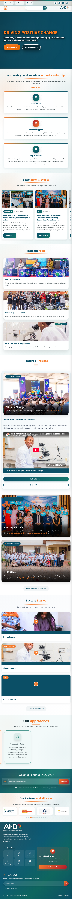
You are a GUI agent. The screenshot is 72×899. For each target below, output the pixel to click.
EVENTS (32, 47)
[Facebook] (55, 3)
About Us (34, 87)
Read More (9, 235)
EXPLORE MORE (13, 47)
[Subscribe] (66, 883)
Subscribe (64, 781)
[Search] (45, 8)
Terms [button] (67, 895)
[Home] (64, 8)
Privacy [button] (60, 895)
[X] (59, 3)
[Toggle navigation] (5, 8)
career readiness (40, 578)
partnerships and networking (38, 533)
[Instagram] (67, 3)
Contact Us (53, 867)
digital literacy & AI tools (26, 578)
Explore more (54, 411)
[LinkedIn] (63, 3)
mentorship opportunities (17, 533)
